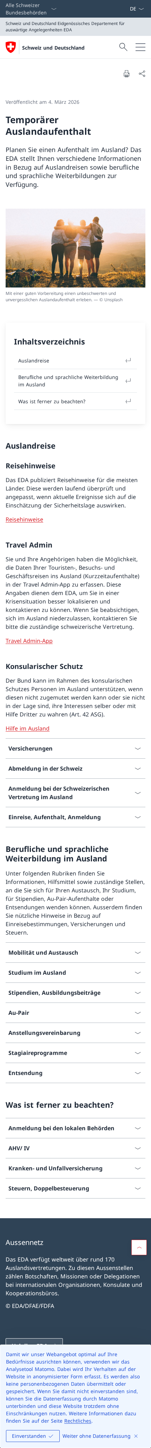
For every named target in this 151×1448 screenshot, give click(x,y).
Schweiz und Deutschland (53, 47)
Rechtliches (77, 1420)
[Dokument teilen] (142, 73)
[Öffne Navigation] (140, 47)
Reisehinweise (24, 519)
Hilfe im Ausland (28, 728)
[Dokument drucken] (126, 73)
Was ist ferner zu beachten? (51, 401)
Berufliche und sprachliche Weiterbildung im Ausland (68, 381)
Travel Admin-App (29, 641)
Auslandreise (33, 360)
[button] (139, 1247)
